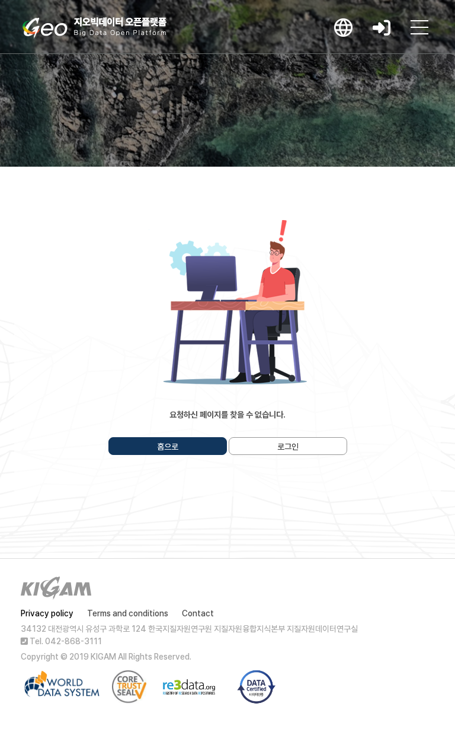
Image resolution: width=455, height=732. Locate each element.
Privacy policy (47, 613)
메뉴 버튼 (419, 27)
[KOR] (344, 27)
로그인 (288, 446)
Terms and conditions (127, 613)
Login (382, 27)
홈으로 (167, 446)
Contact (198, 613)
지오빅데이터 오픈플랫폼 (94, 28)
